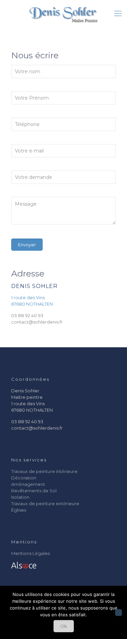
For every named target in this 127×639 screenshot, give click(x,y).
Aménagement (28, 484)
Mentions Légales (30, 553)
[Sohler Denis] (63, 13)
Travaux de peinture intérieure (44, 471)
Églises (18, 510)
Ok (63, 626)
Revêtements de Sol (34, 490)
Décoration (23, 477)
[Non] (118, 612)
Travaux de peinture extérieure (45, 503)
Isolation (20, 497)
